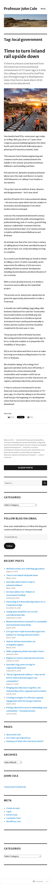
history (17, 450)
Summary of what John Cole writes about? (25, 741)
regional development (20, 455)
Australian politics (37, 440)
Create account (13, 808)
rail (31, 452)
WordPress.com (13, 821)
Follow (9, 546)
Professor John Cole (20, 8)
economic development (13, 442)
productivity (24, 452)
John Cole (11, 775)
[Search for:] (23, 483)
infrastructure (26, 450)
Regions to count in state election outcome (25, 658)
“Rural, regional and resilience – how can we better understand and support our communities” (25, 677)
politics (17, 452)
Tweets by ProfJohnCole (15, 787)
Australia (26, 447)
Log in (9, 811)
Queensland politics (30, 442)
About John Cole (13, 734)
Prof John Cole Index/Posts (18, 738)
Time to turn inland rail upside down (24, 53)
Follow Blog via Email (20, 518)
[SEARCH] (44, 483)
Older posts (25, 468)
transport (32, 455)
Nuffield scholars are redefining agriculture (25, 568)
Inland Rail (36, 450)
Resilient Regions (18, 445)
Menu (43, 9)
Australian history (22, 440)
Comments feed (13, 818)
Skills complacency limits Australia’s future (25, 651)
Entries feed (11, 815)
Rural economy (31, 445)
